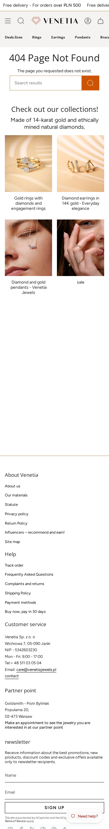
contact (12, 676)
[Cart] (100, 21)
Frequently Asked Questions (29, 574)
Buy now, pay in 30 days (25, 611)
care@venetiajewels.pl (36, 669)
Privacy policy (16, 514)
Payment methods (20, 602)
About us (12, 486)
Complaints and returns (24, 583)
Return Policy (16, 523)
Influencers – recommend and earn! (35, 532)
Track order (14, 565)
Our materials (16, 495)
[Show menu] (8, 21)
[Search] (90, 83)
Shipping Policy (18, 593)
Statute (11, 504)
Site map (12, 541)
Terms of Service (15, 821)
